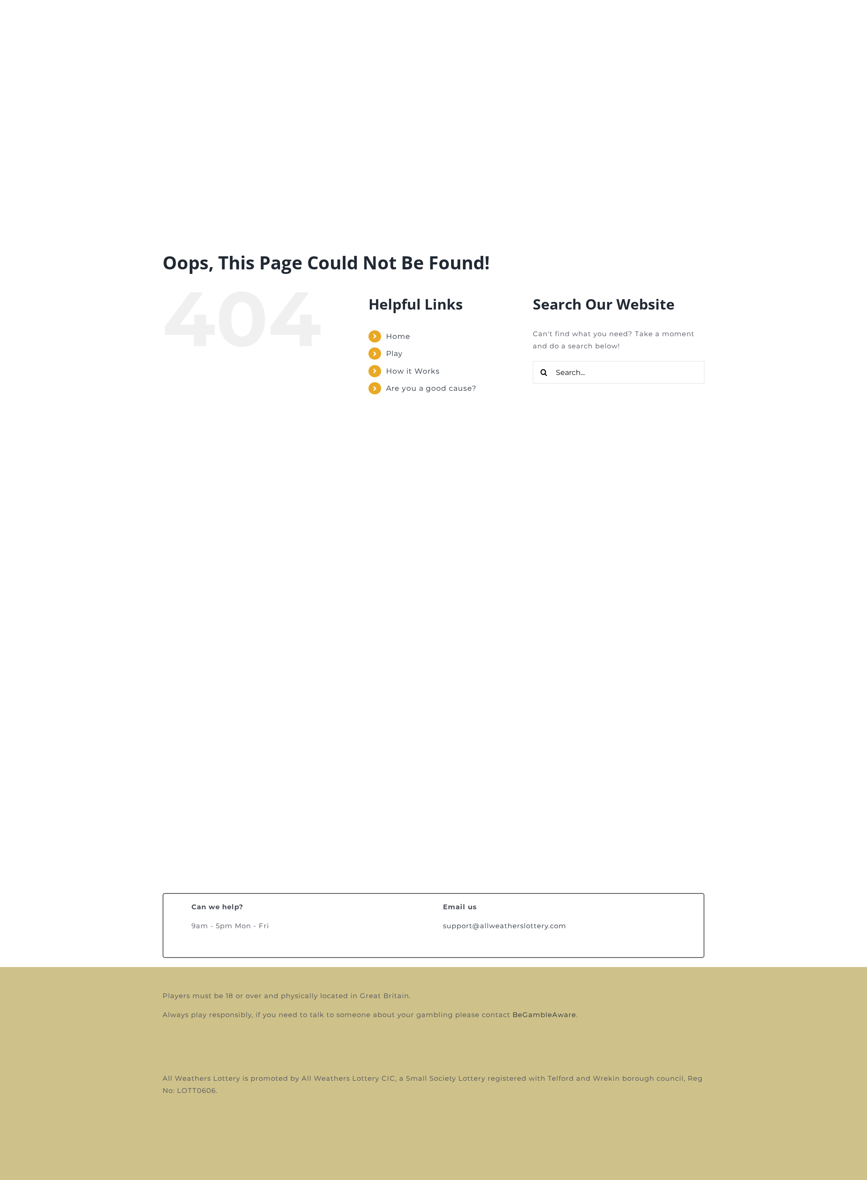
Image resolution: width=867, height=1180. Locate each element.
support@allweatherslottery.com (504, 925)
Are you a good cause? (431, 388)
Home (398, 336)
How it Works (413, 371)
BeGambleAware (544, 1014)
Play (394, 353)
